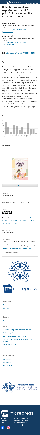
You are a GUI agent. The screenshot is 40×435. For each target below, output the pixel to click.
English (6, 305)
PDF (20, 186)
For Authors (7, 362)
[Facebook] (3, 429)
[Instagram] (8, 429)
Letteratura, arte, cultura (11, 333)
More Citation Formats (11, 252)
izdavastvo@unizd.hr (21, 425)
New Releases (7, 321)
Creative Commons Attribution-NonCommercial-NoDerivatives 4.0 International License (19, 220)
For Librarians (7, 365)
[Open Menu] (3, 2)
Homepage (5, 418)
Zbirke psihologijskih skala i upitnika (14, 336)
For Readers (7, 359)
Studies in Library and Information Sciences (17, 330)
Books (3, 423)
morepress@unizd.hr (21, 423)
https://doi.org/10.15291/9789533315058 (20, 53)
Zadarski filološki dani (10, 344)
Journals (4, 421)
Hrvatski (6, 308)
